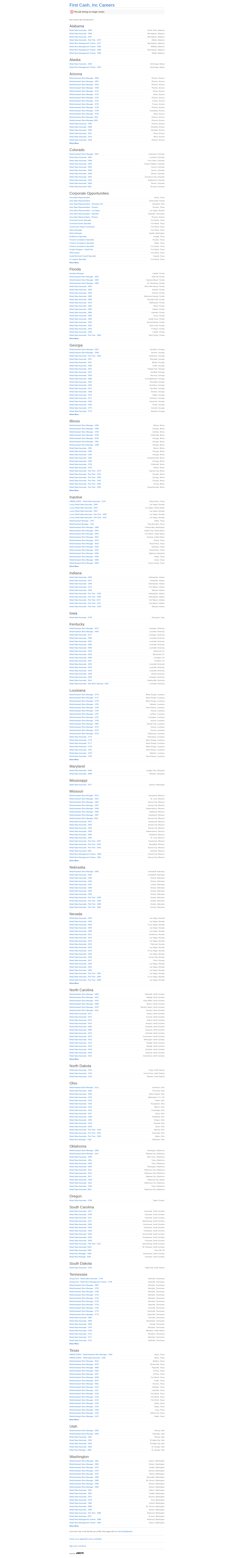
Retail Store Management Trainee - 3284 (85, 46)
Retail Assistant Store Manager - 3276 (84, 733)
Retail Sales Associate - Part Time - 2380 (85, 477)
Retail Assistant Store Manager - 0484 (84, 994)
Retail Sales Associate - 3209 (80, 1126)
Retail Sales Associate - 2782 (80, 753)
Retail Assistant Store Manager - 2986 (84, 1480)
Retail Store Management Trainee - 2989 (85, 1519)
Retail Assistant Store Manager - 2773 (84, 1314)
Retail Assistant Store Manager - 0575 (84, 1381)
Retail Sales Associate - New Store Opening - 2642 (89, 684)
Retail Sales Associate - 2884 (80, 312)
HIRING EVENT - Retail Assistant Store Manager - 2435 (90, 1354)
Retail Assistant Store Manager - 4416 (84, 1001)
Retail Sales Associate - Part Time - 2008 (85, 980)
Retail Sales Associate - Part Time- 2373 (84, 600)
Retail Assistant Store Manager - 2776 (84, 695)
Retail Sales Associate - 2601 (80, 1160)
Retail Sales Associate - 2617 (80, 1176)
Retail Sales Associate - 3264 (80, 329)
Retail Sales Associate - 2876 (80, 303)
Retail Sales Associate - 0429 (80, 651)
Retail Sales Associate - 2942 (80, 825)
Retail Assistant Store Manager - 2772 (84, 1311)
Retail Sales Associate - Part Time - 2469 (85, 356)
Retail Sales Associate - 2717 (80, 1337)
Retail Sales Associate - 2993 (80, 1510)
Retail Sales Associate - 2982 (80, 1503)
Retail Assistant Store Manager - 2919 (84, 84)
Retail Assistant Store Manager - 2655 (84, 1434)
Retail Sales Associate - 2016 (80, 944)
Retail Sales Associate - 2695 (80, 1321)
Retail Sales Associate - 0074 (80, 822)
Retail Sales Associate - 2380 (80, 451)
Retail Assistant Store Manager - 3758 (84, 432)
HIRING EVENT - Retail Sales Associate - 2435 (87, 1358)
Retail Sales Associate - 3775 (80, 408)
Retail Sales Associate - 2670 (80, 1033)
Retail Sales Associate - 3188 (80, 1117)
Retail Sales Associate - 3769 (80, 1186)
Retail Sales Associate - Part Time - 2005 (85, 977)
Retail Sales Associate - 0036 (80, 770)
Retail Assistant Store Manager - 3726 (84, 107)
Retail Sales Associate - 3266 (80, 332)
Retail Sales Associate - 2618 (80, 1180)
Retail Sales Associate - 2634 (80, 671)
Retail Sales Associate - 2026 (80, 957)
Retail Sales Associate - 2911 (80, 133)
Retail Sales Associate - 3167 (80, 1113)
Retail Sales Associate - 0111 (80, 1218)
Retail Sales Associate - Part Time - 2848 (85, 335)
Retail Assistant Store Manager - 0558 (84, 1377)
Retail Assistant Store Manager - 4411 (84, 1010)
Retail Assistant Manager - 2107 (81, 521)
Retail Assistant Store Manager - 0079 (84, 1364)
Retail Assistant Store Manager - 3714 (84, 94)
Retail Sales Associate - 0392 (80, 164)
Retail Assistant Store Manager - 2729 (84, 1305)
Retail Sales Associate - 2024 (80, 954)
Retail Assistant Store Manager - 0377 (84, 628)
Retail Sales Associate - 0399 (80, 174)
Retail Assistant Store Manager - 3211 (84, 1087)
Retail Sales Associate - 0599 (80, 1157)
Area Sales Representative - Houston (83, 207)
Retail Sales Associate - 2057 (80, 372)
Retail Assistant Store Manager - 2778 (84, 701)
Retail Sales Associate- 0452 (80, 851)
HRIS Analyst (74, 253)
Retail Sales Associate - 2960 (80, 319)
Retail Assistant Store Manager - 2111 (83, 1390)
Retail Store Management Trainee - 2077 (85, 43)
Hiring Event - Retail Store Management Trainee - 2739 (90, 1282)
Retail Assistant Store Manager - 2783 (84, 708)
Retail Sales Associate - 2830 (80, 293)
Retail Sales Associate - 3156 (80, 1104)
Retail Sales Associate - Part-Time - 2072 (85, 40)
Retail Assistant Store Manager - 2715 (84, 1295)
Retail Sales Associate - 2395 (80, 458)
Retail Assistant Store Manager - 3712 (84, 91)
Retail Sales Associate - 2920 (80, 140)
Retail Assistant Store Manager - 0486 (84, 1004)
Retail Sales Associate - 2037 (80, 359)
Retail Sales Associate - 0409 (80, 1224)
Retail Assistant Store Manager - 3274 (84, 727)
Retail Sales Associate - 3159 (80, 1107)
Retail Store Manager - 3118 (80, 1139)
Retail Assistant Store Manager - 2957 (84, 815)
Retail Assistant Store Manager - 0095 (84, 1371)
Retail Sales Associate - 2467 (80, 388)
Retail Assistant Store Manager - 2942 (84, 802)
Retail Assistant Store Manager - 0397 (84, 154)
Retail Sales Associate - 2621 (80, 1183)
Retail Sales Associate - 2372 (80, 587)
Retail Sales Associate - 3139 (80, 1100)
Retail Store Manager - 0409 (80, 1254)
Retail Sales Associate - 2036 (80, 64)
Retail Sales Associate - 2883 (80, 309)
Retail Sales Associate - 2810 (80, 286)
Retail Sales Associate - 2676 (80, 1036)
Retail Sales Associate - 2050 (80, 366)
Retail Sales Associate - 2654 (80, 1443)
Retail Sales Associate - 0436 (80, 1231)
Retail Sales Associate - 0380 (80, 638)
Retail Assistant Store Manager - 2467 (84, 349)
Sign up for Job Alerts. (77, 1546)
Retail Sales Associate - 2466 (80, 385)
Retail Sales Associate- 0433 (80, 1247)
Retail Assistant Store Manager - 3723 (84, 101)
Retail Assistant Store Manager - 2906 (84, 78)
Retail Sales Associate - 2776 (80, 740)
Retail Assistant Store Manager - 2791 (84, 717)
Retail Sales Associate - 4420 (80, 1053)
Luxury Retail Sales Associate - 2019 (83, 508)
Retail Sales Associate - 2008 (80, 931)
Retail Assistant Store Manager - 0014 (84, 540)
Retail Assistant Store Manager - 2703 (84, 1288)
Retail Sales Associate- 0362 (80, 187)
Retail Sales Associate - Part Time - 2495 (85, 897)
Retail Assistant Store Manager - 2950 (84, 812)
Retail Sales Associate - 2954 (80, 838)
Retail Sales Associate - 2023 (80, 951)
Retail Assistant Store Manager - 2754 (84, 1308)
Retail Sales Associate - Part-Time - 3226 (85, 606)
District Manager (75, 230)
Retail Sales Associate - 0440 (80, 1237)
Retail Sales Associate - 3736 (80, 1268)
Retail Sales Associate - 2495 (80, 878)
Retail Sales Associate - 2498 (80, 888)
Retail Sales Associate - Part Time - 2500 (85, 907)
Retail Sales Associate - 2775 (80, 737)
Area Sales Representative (79, 197)
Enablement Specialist (78, 236)
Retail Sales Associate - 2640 (80, 677)
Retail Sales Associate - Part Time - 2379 (85, 474)
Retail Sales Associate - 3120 (80, 1097)
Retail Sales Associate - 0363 (80, 157)
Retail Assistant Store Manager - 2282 (84, 425)
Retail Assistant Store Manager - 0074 (84, 795)
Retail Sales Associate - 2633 (80, 667)
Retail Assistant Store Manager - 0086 (84, 1368)
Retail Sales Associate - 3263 (80, 325)
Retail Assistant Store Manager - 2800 (84, 724)
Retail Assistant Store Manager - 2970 (84, 1467)
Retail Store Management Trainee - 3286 (85, 50)
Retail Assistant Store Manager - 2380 (84, 429)
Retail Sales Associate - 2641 (80, 680)
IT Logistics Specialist (77, 259)
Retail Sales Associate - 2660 (80, 1447)
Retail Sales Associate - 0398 (80, 170)
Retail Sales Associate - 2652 (80, 1437)
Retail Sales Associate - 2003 (80, 921)
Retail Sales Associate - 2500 (80, 894)
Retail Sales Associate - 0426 (80, 577)
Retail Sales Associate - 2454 (80, 382)
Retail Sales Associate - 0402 (80, 177)
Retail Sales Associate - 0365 (80, 875)
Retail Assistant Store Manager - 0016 (84, 544)
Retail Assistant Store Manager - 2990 (84, 1484)
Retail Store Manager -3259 (80, 1257)
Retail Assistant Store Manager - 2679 (84, 1007)
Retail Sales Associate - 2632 (80, 664)
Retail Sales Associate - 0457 (80, 661)
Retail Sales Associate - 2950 (80, 835)
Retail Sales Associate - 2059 (80, 375)
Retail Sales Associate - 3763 (80, 468)
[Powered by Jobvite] (76, 1553)
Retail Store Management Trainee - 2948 (85, 854)
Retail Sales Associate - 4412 (80, 1040)
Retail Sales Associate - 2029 (80, 964)
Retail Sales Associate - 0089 (80, 774)
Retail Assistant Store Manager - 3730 (84, 114)
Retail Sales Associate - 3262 (80, 322)
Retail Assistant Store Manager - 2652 (84, 1430)
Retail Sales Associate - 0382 (80, 644)
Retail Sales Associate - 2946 (80, 831)
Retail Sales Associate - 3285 (80, 30)
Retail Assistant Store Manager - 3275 (84, 730)
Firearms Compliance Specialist (81, 240)
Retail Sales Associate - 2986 (80, 1506)
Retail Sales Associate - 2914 (80, 137)
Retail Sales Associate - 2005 (80, 925)
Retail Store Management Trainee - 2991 (85, 1523)
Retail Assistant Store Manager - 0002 (84, 531)
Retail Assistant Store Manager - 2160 (84, 1410)
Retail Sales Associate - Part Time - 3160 (85, 1136)
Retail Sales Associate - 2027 (80, 960)
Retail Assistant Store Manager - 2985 (84, 1477)
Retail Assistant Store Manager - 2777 (84, 698)
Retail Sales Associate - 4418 (80, 1049)
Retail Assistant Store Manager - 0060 (84, 563)
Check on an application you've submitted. (85, 1539)
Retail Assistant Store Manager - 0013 (84, 1361)
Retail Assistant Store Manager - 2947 (84, 805)
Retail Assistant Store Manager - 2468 (84, 353)
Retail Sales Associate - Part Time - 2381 (85, 481)
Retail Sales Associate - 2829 (80, 290)
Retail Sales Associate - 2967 (80, 1493)
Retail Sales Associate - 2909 (80, 130)
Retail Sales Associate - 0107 (80, 1211)
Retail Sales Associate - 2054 (80, 967)
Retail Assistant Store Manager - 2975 (84, 1474)
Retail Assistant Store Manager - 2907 (84, 81)
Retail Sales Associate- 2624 (80, 1189)
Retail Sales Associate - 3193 (80, 1120)
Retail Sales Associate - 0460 (80, 1318)
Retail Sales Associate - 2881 (80, 306)
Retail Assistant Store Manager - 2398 (84, 445)
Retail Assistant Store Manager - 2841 (84, 277)
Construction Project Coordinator (82, 227)
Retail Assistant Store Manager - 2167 (84, 1416)
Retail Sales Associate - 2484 (80, 405)
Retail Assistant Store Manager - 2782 (84, 704)
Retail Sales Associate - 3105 (80, 1094)
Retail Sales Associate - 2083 (80, 1091)
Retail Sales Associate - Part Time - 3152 (85, 1133)
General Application (124, 1531)
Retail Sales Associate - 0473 (80, 1020)
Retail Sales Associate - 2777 (80, 743)
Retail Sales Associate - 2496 (80, 881)
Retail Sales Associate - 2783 (80, 756)
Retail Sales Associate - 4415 (80, 1046)
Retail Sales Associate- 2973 (80, 1516)
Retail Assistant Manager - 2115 (81, 524)
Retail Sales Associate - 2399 (80, 461)
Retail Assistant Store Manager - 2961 (84, 1461)
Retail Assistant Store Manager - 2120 (84, 1394)
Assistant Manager (76, 273)
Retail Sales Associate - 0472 (80, 1017)
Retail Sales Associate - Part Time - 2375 (85, 471)
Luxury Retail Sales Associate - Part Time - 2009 (88, 514)
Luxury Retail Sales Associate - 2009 (83, 504)
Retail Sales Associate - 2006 (80, 928)
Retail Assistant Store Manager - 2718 (84, 1301)
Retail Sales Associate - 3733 (80, 1073)
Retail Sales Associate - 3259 (80, 1241)
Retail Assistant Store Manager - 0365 (84, 871)
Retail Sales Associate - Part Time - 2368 (85, 597)
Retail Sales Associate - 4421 (80, 1056)
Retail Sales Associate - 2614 (80, 1173)
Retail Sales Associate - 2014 (80, 941)
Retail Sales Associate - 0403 (80, 180)
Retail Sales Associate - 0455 (80, 658)
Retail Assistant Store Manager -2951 (83, 818)
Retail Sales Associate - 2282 (80, 448)
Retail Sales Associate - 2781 (80, 750)
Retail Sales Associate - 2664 (80, 1027)
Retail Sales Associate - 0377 (80, 635)
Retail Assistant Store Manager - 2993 (84, 1487)
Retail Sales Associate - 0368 (80, 161)
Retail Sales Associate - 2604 (80, 1163)
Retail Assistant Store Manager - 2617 (84, 1154)
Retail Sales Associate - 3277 (80, 785)
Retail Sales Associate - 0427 (80, 580)
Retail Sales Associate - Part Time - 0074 (85, 841)
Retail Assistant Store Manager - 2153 (84, 1407)
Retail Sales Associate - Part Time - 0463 (85, 844)
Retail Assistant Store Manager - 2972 (84, 1471)
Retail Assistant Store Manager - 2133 (84, 1400)
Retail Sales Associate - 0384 (80, 648)
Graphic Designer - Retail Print (81, 249)
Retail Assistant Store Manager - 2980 (84, 527)
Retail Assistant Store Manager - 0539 (84, 438)
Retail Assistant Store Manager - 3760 (84, 435)
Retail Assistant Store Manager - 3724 (84, 104)
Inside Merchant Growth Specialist (82, 256)
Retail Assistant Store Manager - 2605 (84, 1150)
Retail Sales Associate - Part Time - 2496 (85, 901)
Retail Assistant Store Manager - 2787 (84, 714)
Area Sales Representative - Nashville (84, 214)
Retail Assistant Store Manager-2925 (83, 120)
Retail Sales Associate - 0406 (80, 183)
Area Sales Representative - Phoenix (83, 217)
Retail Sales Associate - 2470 (80, 395)
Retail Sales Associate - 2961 (80, 1490)
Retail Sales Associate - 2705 (80, 1331)
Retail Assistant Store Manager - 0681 (84, 1384)
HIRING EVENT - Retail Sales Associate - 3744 (87, 501)
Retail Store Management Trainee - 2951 (85, 857)
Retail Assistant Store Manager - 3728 (84, 111)
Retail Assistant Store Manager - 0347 (84, 1374)
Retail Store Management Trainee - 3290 (85, 53)
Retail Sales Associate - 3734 (80, 1076)
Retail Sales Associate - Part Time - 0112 (85, 1244)
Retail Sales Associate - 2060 (80, 970)
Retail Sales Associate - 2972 (80, 1497)
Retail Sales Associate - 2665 (80, 1030)
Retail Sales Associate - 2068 (80, 379)
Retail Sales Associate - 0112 (80, 1221)
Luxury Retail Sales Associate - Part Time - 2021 (88, 517)
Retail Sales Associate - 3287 (80, 37)
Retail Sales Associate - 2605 (80, 1167)
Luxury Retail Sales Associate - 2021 (83, 511)
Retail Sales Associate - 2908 (80, 127)
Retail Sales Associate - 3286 (80, 33)
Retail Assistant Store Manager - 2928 (84, 88)
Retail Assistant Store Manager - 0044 (84, 550)
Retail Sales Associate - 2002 (80, 918)
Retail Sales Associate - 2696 (80, 1324)
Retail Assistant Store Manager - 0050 (84, 553)
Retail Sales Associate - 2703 (80, 1327)
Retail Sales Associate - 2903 (80, 124)
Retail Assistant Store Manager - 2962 (84, 1464)
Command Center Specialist (80, 220)
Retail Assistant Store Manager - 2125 (84, 1397)
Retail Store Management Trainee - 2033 (85, 67)
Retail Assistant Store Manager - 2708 (84, 1292)
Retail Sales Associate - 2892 (80, 316)
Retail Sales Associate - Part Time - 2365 (85, 593)
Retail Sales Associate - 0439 (80, 1234)
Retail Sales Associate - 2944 (80, 828)
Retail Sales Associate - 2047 (80, 362)
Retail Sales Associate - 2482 (80, 401)
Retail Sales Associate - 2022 (80, 947)
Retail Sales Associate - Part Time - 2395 (85, 487)
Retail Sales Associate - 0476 (80, 1023)
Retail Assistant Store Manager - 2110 (84, 1387)
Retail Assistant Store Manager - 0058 (84, 560)
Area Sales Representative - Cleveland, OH (86, 204)
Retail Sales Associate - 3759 (80, 464)
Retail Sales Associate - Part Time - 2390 (85, 484)
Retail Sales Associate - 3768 (80, 617)
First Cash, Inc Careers (92, 5)
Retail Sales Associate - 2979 (80, 1500)
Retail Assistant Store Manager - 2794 (84, 720)
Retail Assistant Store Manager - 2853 (84, 283)
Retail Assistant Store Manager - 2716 (84, 1298)
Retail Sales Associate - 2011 (80, 934)
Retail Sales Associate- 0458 (80, 1250)
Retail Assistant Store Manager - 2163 (84, 1413)
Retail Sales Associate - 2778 (80, 746)
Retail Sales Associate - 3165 (80, 1110)
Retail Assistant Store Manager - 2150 (84, 1403)
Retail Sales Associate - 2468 (80, 392)
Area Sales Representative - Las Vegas (84, 210)
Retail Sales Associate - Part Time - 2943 (85, 848)
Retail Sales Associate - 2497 (80, 884)
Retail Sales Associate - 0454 (80, 654)
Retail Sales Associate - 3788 (80, 1200)
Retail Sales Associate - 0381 (80, 641)
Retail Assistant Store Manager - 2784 (84, 711)
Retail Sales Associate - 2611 (80, 1170)
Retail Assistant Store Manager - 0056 (84, 557)
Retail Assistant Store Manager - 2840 (84, 280)
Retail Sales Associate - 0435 (80, 1227)
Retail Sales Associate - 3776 (80, 411)
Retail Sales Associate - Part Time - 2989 (85, 1513)
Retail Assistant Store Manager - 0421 (84, 799)
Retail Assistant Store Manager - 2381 (84, 442)
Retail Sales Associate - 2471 (80, 398)
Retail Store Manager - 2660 (80, 1450)
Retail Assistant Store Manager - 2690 (84, 1285)
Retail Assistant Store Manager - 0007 (84, 537)
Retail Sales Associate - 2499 (80, 891)
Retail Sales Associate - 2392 (80, 455)
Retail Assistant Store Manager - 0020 (84, 547)
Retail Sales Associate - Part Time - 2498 (85, 904)
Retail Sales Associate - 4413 (80, 1043)
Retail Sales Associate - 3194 (80, 1123)
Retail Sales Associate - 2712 (80, 1334)
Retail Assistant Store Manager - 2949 (84, 808)
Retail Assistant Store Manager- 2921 (83, 117)
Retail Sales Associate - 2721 (80, 1340)
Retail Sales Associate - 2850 (80, 296)
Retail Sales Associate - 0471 (80, 1014)
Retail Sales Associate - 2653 (80, 1440)
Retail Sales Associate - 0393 (80, 167)
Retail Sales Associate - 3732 (80, 1070)
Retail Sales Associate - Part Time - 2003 (85, 973)
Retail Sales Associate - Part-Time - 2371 (85, 603)
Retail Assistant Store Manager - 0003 (84, 534)
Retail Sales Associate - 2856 (80, 299)
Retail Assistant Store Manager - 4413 (84, 997)
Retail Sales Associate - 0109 (80, 1214)
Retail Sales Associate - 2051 (80, 369)
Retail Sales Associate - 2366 (80, 584)
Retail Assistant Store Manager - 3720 (84, 98)
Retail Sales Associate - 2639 (80, 674)
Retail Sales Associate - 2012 (80, 938)
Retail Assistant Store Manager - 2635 (84, 631)
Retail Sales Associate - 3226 (80, 590)
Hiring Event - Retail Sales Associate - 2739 (86, 1279)
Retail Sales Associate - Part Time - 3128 (85, 1130)
